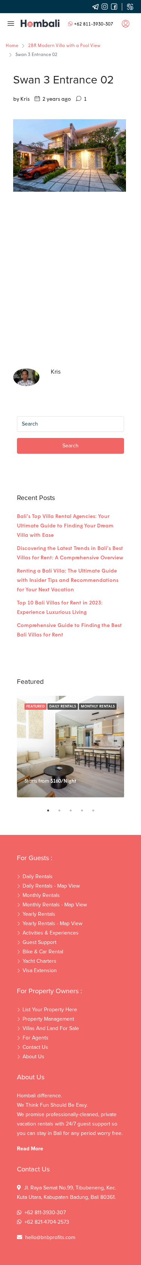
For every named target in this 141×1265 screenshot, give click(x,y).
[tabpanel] (70, 746)
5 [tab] (97, 810)
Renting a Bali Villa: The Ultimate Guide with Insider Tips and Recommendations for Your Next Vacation (67, 580)
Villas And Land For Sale (51, 1028)
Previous (20, 746)
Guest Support (39, 942)
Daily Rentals (62, 706)
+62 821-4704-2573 (46, 1222)
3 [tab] (74, 810)
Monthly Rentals (98, 706)
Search (70, 445)
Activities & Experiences (51, 933)
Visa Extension (40, 970)
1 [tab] (52, 810)
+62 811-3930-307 (93, 24)
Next (120, 746)
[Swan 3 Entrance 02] (69, 155)
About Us (33, 1056)
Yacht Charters (39, 961)
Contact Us (35, 1047)
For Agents (36, 1038)
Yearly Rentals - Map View (52, 923)
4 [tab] (85, 810)
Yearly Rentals (39, 914)
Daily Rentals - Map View (51, 886)
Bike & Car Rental (43, 951)
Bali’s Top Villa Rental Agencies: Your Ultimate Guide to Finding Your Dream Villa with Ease (65, 526)
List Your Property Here (50, 1009)
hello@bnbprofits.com (50, 1237)
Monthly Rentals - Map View (55, 904)
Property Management (48, 1019)
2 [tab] (63, 810)
